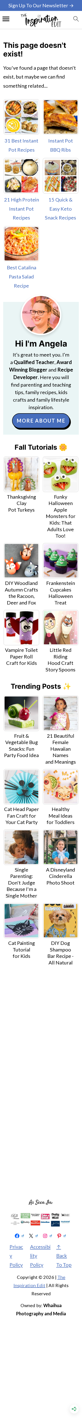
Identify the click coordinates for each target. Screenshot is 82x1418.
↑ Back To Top (64, 1256)
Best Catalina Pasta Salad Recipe (21, 276)
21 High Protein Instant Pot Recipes (21, 208)
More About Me (41, 421)
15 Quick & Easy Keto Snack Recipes (60, 208)
